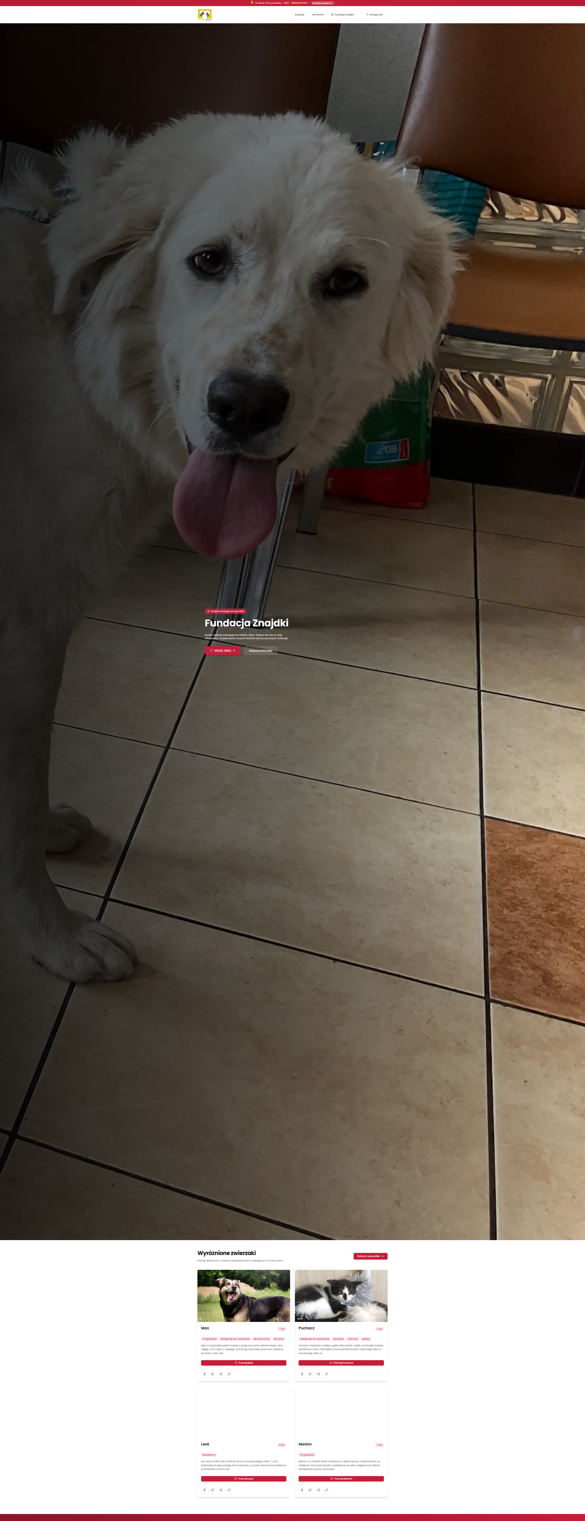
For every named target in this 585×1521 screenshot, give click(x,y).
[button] (243, 1296)
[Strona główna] (204, 14)
